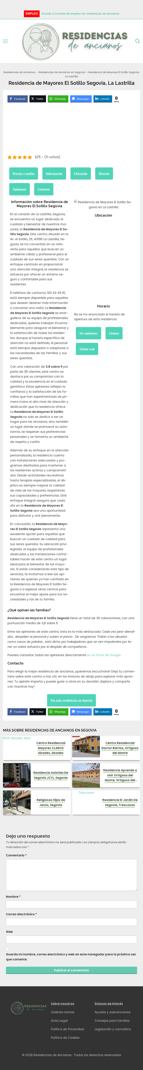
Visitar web (87, 349)
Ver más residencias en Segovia (71, 700)
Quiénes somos (62, 1012)
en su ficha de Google (104, 655)
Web (9, 932)
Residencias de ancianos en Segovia (62, 72)
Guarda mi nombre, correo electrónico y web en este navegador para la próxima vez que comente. (71, 956)
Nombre (13, 897)
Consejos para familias (112, 1021)
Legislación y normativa (113, 1029)
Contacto (44, 189)
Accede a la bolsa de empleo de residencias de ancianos (80, 13)
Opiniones (19, 189)
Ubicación (80, 173)
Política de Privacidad (67, 1029)
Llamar (114, 333)
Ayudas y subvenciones (112, 1012)
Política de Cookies (65, 1038)
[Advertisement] (71, 129)
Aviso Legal (59, 1021)
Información (54, 173)
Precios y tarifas (24, 173)
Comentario (16, 855)
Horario (104, 173)
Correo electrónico (21, 914)
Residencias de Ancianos (19, 72)
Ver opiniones (88, 333)
